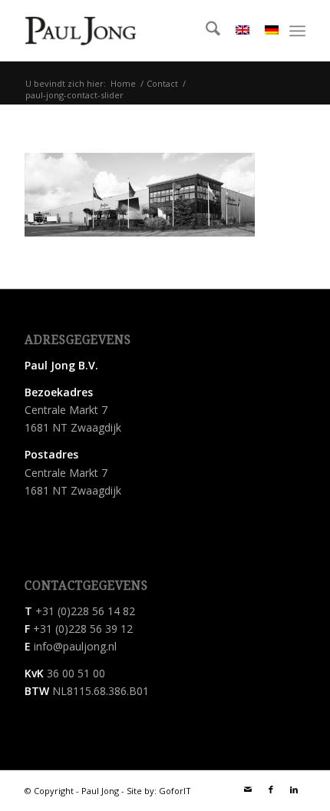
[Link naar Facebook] (270, 789)
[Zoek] (205, 30)
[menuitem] (205, 30)
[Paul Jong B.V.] (81, 30)
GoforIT (175, 790)
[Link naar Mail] (247, 789)
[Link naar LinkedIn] (293, 789)
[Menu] (297, 30)
